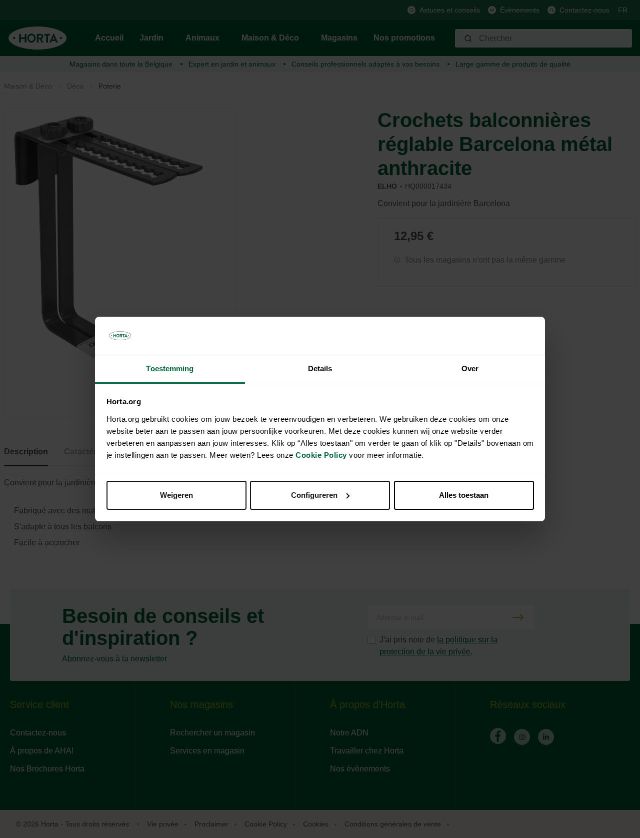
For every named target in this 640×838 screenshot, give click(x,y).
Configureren (314, 495)
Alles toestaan (463, 495)
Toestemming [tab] (170, 368)
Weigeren (176, 495)
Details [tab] (320, 368)
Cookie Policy (321, 455)
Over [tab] (470, 368)
